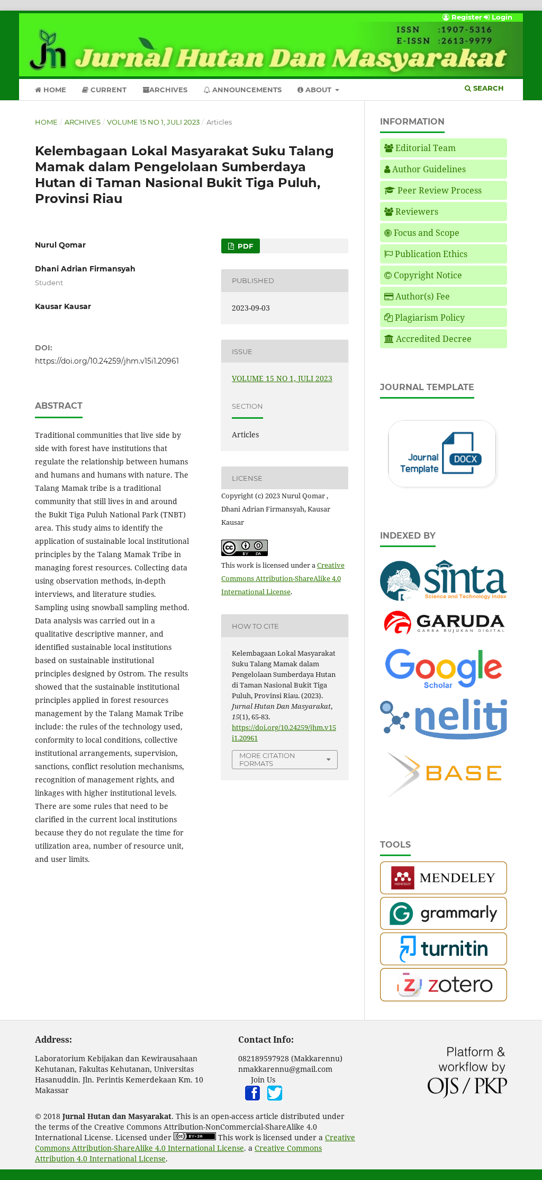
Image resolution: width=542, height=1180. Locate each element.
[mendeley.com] (443, 891)
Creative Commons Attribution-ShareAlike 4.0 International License (283, 578)
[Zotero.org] (443, 998)
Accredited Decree (434, 339)
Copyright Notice (428, 275)
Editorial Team (425, 148)
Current (107, 89)
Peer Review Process (440, 190)
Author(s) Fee (422, 296)
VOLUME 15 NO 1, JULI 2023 (153, 122)
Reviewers (416, 211)
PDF (244, 246)
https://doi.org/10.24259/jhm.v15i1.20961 (107, 361)
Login (501, 17)
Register (465, 17)
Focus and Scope (426, 233)
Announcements (246, 89)
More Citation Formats (267, 759)
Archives (168, 89)
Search (487, 88)
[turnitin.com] (443, 962)
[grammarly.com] (443, 927)
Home (53, 89)
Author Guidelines (429, 169)
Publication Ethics (431, 254)
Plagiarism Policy (430, 317)
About (318, 89)
